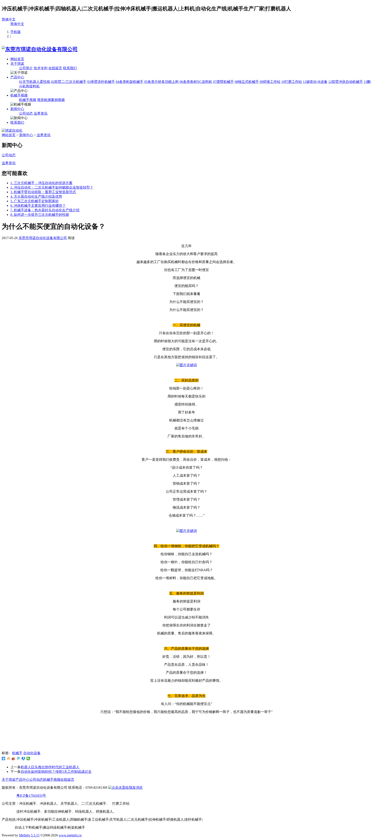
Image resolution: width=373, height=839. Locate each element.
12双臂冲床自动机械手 (345, 82)
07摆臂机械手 (223, 82)
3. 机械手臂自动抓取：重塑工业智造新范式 (43, 192)
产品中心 (17, 77)
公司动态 (26, 113)
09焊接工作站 (270, 82)
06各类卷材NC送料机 (196, 82)
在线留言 (55, 68)
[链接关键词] (186, 365)
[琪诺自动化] (12, 130)
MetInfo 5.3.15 (29, 835)
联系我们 (70, 68)
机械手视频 (19, 95)
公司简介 (26, 68)
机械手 (17, 753)
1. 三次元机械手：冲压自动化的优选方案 (41, 183)
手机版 (15, 32)
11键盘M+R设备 (315, 82)
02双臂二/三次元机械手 (68, 82)
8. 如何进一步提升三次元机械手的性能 (39, 214)
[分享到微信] (28, 758)
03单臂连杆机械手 (101, 82)
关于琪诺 (17, 63)
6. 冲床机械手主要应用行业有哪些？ (38, 205)
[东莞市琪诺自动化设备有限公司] (40, 49)
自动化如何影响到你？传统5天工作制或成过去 (56, 771)
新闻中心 (17, 109)
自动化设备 (32, 753)
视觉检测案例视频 (51, 100)
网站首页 (17, 59)
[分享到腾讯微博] (18, 758)
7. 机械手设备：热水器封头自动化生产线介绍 (44, 210)
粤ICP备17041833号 (31, 795)
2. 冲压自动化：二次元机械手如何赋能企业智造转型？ (51, 187)
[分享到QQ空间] (8, 758)
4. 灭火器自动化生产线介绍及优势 (36, 196)
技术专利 (40, 68)
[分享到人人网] (23, 758)
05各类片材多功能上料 (161, 82)
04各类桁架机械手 (129, 82)
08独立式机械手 (247, 82)
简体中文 (9, 19)
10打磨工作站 (291, 82)
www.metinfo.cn (70, 835)
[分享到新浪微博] (13, 758)
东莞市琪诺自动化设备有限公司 (43, 238)
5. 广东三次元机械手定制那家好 (34, 201)
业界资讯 (40, 113)
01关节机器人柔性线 (34, 82)
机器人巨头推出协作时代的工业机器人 (50, 767)
